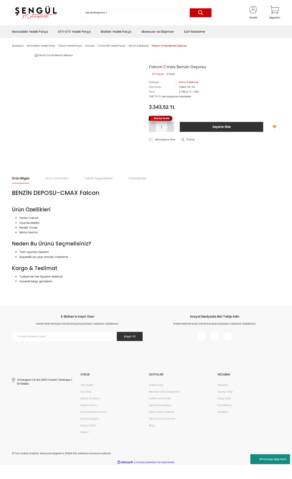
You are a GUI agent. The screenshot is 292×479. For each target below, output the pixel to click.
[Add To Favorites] (274, 127)
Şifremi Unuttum (90, 398)
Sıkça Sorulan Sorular (162, 418)
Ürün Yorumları (57, 178)
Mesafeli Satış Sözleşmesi (164, 391)
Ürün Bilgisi (20, 178)
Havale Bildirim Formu (93, 412)
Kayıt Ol (129, 336)
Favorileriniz (225, 405)
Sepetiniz (223, 412)
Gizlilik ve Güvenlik (160, 398)
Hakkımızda (156, 385)
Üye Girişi (85, 391)
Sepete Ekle (221, 127)
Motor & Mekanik (188, 82)
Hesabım (223, 385)
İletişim (84, 432)
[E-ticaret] (145, 462)
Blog (152, 425)
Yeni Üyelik (86, 385)
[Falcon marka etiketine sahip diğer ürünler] (161, 58)
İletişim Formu (88, 405)
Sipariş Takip (225, 391)
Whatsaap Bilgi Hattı (273, 459)
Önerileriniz (137, 178)
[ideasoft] (125, 462)
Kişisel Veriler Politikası (162, 412)
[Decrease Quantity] (152, 127)
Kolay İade (224, 398)
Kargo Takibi (88, 425)
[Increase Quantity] (170, 127)
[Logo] (36, 13)
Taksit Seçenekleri (98, 178)
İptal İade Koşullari (160, 405)
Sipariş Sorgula (89, 418)
